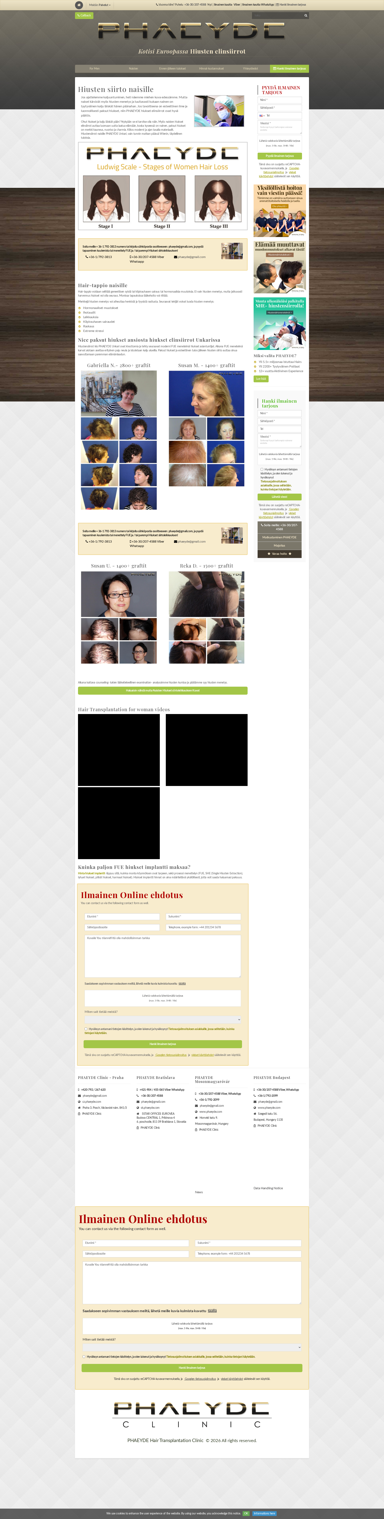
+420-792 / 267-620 (93, 1090)
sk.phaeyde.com (150, 1108)
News (199, 1192)
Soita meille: (280, 527)
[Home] (79, 5)
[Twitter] (5, 780)
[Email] (5, 788)
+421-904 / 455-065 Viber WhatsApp (162, 1090)
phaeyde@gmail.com (191, 257)
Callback (85, 15)
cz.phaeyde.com (91, 1102)
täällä (182, 983)
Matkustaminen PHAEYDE (279, 537)
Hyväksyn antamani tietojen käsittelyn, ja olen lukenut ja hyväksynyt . (159, 1031)
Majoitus (279, 545)
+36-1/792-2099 (209, 1100)
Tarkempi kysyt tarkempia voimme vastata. (276, 128)
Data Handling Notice (268, 1188)
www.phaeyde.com (210, 1112)
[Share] (5, 764)
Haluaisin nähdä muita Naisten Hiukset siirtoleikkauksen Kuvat (163, 690)
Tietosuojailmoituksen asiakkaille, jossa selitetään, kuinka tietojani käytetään (276, 485)
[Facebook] (5, 772)
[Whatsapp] (5, 796)
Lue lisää (261, 379)
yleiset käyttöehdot (202, 1055)
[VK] (5, 804)
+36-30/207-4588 (195, 4)
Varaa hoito (279, 553)
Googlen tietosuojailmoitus (171, 1055)
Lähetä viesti (279, 497)
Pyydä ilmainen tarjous (280, 156)
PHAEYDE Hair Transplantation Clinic (165, 1440)
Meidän (99, 5)
